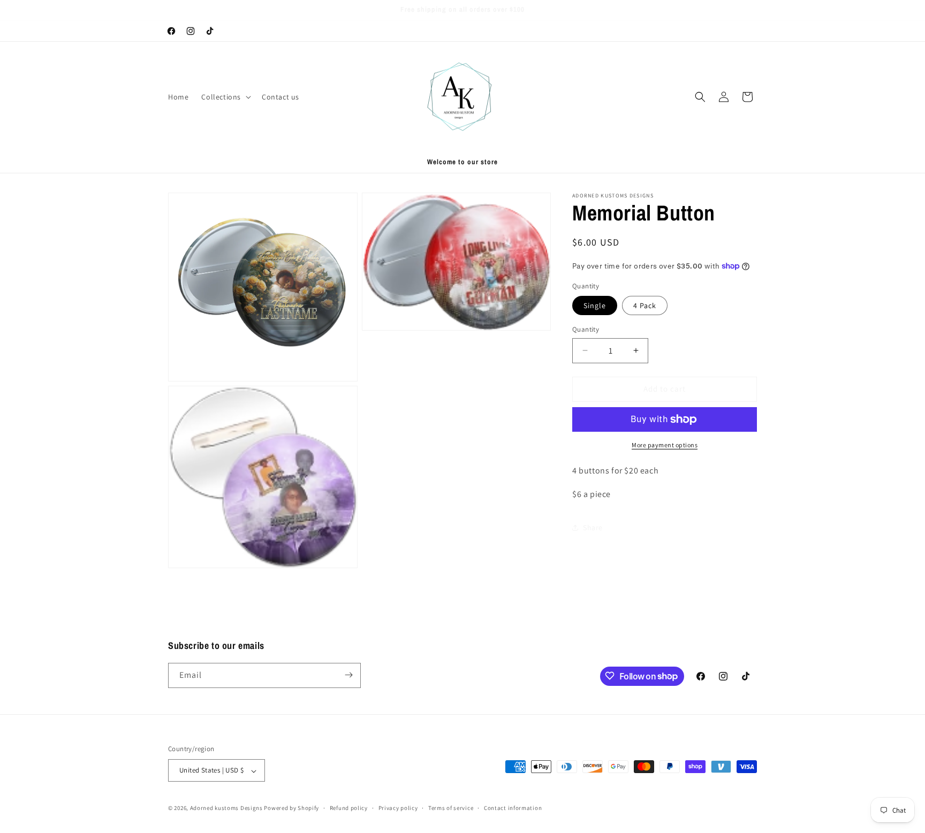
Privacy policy (398, 808)
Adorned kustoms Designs (226, 808)
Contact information (513, 808)
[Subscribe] (348, 674)
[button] (225, 97)
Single (594, 305)
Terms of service (450, 808)
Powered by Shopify (291, 808)
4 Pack (644, 305)
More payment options (664, 445)
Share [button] (593, 527)
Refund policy (349, 808)
